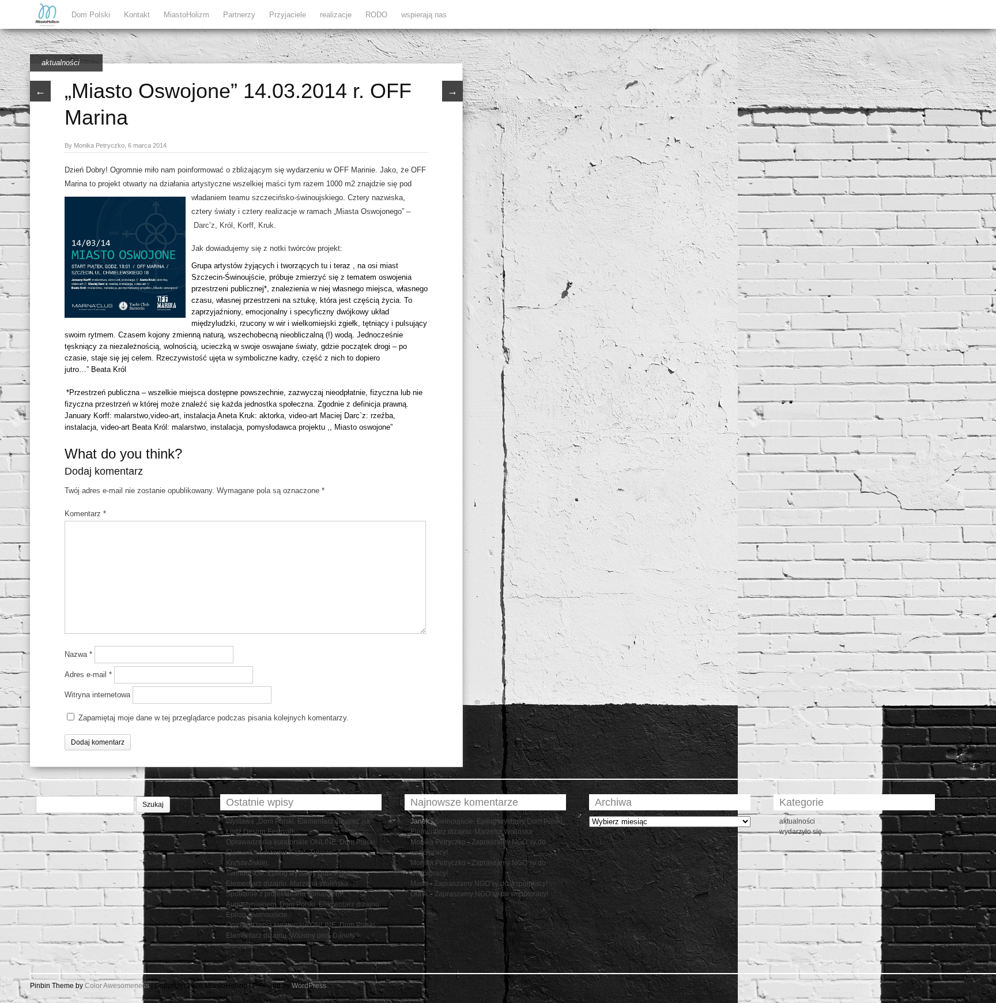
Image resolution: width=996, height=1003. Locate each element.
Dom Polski (90, 14)
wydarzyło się (800, 832)
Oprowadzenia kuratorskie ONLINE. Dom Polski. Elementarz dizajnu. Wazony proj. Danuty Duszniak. (301, 935)
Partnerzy (239, 14)
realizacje (336, 14)
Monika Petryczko (438, 842)
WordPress (309, 986)
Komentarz (85, 513)
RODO (376, 14)
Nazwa (78, 654)
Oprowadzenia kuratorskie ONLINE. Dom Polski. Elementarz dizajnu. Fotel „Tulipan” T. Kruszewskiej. (301, 852)
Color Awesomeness (117, 986)
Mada (419, 884)
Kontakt (137, 14)
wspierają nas (424, 14)
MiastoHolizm (186, 14)
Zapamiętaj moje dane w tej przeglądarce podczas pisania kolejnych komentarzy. (213, 717)
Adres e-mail (88, 674)
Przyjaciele (287, 14)
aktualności (61, 62)
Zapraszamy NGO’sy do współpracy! (491, 884)
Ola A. (419, 894)
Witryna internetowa (97, 694)
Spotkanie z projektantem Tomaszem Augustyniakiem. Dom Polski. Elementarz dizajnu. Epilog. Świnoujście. (303, 904)
